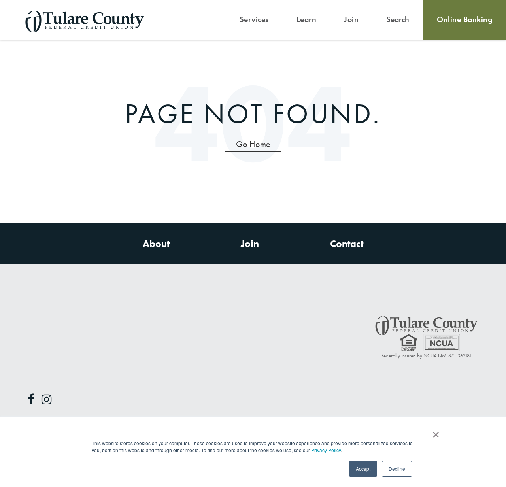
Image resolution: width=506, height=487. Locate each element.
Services (254, 20)
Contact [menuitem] (346, 244)
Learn (306, 20)
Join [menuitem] (250, 244)
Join (351, 20)
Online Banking (464, 20)
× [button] (435, 432)
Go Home (253, 144)
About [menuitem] (156, 244)
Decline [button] (397, 468)
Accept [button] (363, 468)
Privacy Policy (326, 450)
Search (397, 20)
